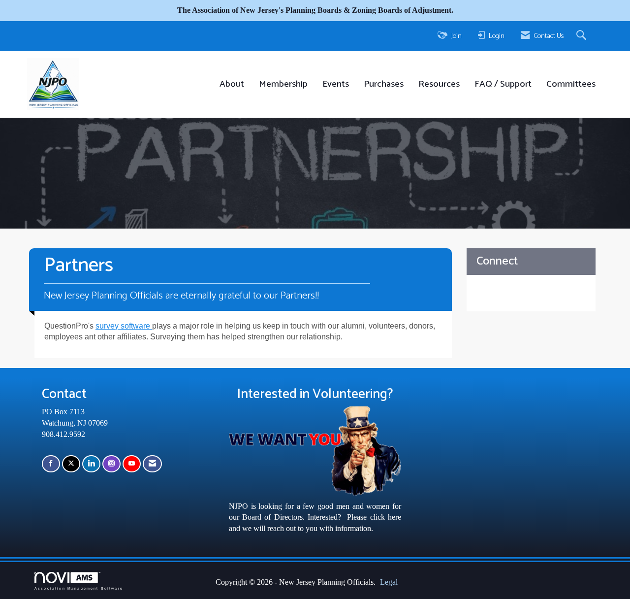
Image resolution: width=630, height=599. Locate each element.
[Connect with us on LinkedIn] (91, 463)
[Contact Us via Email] (152, 463)
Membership (283, 84)
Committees (571, 84)
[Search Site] (582, 36)
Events (335, 84)
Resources (439, 84)
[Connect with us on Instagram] (111, 463)
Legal (389, 582)
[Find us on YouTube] (132, 463)
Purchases (384, 84)
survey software (123, 326)
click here (385, 517)
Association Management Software (78, 588)
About (232, 84)
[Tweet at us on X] (71, 463)
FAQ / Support (503, 84)
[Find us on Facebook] (51, 463)
